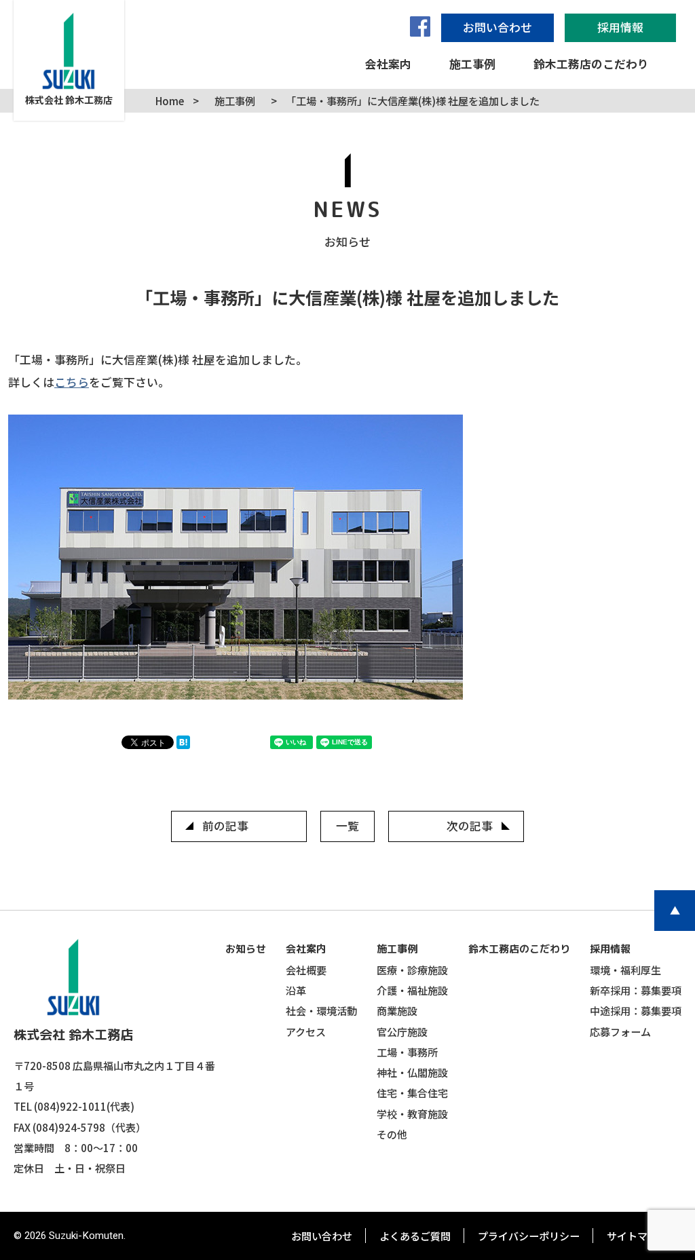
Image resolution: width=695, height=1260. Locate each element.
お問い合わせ (321, 1235)
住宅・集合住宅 (412, 1092)
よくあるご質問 (415, 1235)
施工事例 (397, 949)
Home (169, 100)
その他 (392, 1133)
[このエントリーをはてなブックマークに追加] (186, 744)
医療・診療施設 (412, 969)
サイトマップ (637, 1235)
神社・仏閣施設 (412, 1072)
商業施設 (397, 1010)
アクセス (306, 1031)
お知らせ (245, 949)
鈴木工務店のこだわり (519, 949)
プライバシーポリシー (529, 1235)
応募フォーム (620, 1031)
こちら (71, 382)
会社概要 (306, 969)
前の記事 (225, 826)
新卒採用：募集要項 (635, 989)
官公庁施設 (402, 1031)
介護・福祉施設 (412, 989)
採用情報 (610, 949)
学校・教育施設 (412, 1113)
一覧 (347, 826)
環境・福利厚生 (625, 969)
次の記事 (470, 826)
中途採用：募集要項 (635, 1010)
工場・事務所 (407, 1051)
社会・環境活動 (321, 1010)
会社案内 (306, 949)
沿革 (296, 989)
